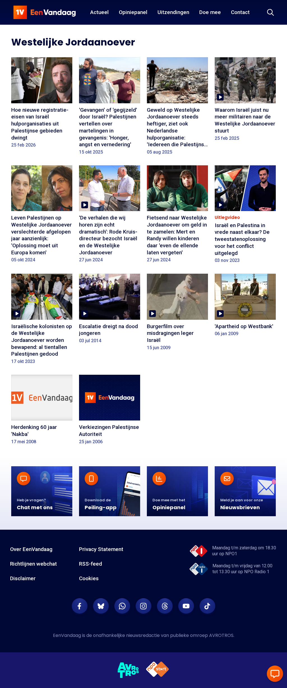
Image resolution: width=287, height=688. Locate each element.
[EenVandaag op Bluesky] (101, 606)
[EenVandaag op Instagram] (143, 606)
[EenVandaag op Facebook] (79, 606)
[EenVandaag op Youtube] (186, 606)
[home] (44, 12)
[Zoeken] (270, 12)
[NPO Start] (157, 670)
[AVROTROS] (128, 670)
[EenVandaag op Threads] (165, 606)
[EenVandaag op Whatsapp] (122, 606)
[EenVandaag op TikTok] (207, 606)
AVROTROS (221, 635)
